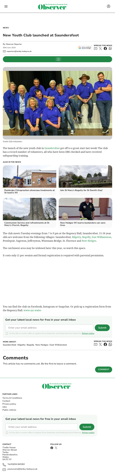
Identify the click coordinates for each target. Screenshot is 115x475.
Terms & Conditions (12, 398)
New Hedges (89, 240)
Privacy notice (88, 333)
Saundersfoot (52, 148)
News (6, 28)
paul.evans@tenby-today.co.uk (22, 469)
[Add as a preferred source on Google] (85, 48)
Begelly (86, 237)
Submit (102, 327)
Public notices (9, 409)
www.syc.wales (32, 310)
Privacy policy (9, 403)
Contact (6, 401)
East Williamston (101, 237)
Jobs (4, 406)
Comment (103, 369)
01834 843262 (18, 464)
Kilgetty (76, 237)
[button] (6, 6)
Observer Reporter (14, 44)
